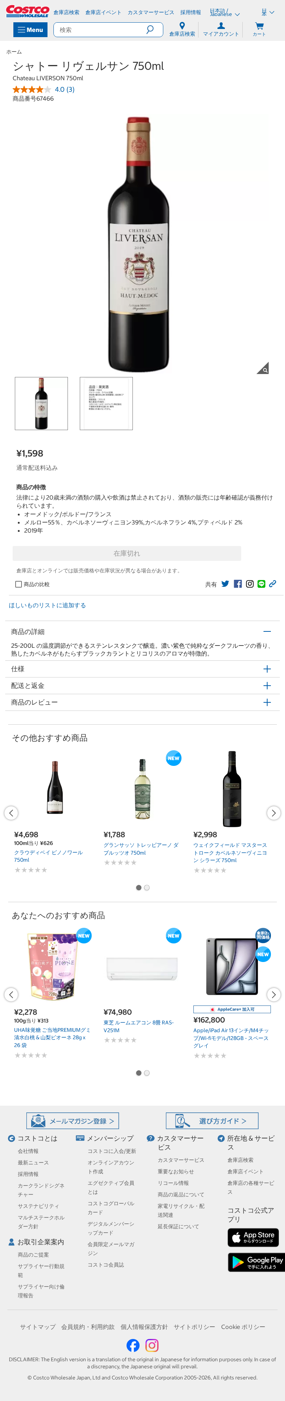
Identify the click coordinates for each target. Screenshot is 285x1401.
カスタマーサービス (181, 1160)
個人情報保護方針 (144, 1326)
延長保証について (178, 1226)
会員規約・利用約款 (88, 1326)
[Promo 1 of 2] (138, 888)
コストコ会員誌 (106, 1264)
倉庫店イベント (245, 1171)
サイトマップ (38, 1326)
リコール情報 (173, 1183)
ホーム (14, 51)
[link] (225, 584)
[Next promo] (274, 813)
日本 (264, 12)
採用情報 (28, 1174)
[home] (28, 11)
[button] (154, 30)
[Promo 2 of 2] (147, 888)
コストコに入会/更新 (112, 1151)
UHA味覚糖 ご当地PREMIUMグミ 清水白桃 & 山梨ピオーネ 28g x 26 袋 (52, 1038)
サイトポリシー (194, 1326)
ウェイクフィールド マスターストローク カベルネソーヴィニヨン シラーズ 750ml (230, 853)
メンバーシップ (110, 1138)
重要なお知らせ (176, 1171)
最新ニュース (33, 1162)
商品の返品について (181, 1194)
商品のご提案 (33, 1254)
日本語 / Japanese (221, 12)
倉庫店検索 (240, 1160)
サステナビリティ (38, 1206)
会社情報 (28, 1151)
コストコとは (37, 1138)
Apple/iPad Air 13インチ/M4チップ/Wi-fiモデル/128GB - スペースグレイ (231, 1038)
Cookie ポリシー (243, 1326)
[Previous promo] (11, 813)
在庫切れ (127, 553)
